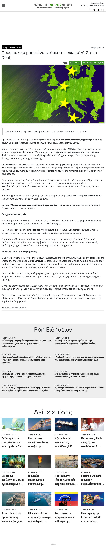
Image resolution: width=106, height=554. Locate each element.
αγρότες (101, 62)
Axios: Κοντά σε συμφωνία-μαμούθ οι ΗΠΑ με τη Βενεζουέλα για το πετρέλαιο (65, 518)
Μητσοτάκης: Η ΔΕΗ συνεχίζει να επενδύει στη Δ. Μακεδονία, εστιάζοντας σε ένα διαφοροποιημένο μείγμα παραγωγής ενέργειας (91, 443)
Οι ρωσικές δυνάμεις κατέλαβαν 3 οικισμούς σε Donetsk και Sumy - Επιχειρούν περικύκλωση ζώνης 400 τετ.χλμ (79, 389)
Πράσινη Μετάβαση (89, 62)
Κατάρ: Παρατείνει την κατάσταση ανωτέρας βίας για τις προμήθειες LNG (12, 518)
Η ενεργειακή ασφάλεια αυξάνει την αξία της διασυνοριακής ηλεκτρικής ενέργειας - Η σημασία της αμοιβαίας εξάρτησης (39, 443)
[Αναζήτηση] (102, 10)
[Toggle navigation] (4, 5)
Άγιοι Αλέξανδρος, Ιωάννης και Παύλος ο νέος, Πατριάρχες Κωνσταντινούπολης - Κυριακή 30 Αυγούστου (77, 375)
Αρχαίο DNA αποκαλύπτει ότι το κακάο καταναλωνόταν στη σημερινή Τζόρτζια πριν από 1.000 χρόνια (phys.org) (23, 375)
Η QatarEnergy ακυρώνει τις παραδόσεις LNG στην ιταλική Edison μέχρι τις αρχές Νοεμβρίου (65, 443)
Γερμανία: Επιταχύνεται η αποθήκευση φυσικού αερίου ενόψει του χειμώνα (39, 480)
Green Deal (77, 62)
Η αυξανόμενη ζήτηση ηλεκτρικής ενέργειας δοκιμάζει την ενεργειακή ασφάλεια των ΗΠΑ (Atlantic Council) (66, 480)
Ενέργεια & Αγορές (12, 47)
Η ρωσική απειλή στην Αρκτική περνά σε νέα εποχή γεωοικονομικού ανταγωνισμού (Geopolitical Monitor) (75, 342)
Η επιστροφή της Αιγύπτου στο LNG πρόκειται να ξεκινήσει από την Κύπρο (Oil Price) (91, 518)
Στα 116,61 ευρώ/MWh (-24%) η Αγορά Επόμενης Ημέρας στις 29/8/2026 (13, 480)
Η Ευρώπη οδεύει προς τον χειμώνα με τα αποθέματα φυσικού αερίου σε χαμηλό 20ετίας (39, 518)
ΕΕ (70, 62)
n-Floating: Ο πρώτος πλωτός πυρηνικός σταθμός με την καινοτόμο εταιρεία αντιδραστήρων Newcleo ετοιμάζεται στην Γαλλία (79, 358)
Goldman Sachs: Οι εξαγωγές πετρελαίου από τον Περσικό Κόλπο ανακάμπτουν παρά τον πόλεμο (92, 480)
